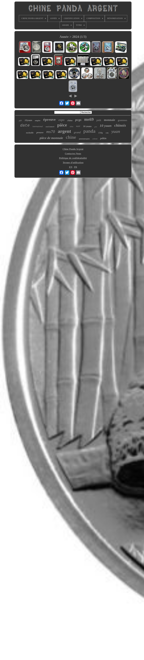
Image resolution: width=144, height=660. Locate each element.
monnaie (109, 120)
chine (71, 137)
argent (64, 131)
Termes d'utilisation (73, 162)
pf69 (20, 121)
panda (89, 131)
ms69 (89, 119)
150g (100, 133)
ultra (71, 126)
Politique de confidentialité (73, 158)
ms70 (50, 131)
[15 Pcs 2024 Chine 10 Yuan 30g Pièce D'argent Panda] (83, 60)
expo (61, 120)
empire (37, 120)
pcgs (78, 120)
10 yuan (106, 126)
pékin (103, 138)
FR (75, 167)
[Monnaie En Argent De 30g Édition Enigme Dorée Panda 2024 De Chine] (59, 47)
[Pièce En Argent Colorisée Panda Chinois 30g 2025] (84, 47)
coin (107, 133)
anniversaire (84, 139)
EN (70, 167)
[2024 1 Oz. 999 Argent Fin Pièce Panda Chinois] (36, 47)
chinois (120, 125)
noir (78, 126)
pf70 (95, 127)
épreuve (49, 120)
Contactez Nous (73, 153)
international (37, 126)
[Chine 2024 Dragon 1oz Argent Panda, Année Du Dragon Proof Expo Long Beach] (74, 73)
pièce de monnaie (51, 138)
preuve (39, 132)
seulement (50, 127)
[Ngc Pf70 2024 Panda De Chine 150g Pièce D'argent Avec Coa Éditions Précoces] (73, 86)
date (25, 125)
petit (98, 120)
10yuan (28, 120)
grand (77, 132)
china (69, 120)
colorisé (94, 139)
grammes (122, 120)
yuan (115, 131)
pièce (62, 125)
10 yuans (87, 126)
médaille (30, 133)
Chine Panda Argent (73, 149)
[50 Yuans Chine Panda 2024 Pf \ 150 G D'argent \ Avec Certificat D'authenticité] (25, 47)
